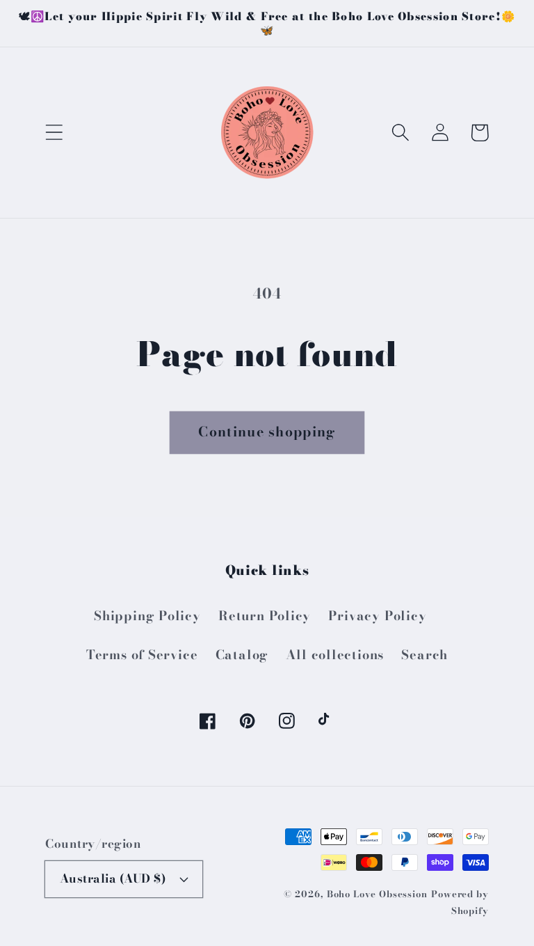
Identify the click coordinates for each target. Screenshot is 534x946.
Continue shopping (266, 431)
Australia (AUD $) (113, 878)
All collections (335, 654)
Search (424, 654)
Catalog (242, 654)
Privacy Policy (377, 615)
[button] (54, 132)
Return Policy (264, 615)
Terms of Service (141, 654)
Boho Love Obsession (377, 894)
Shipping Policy (147, 615)
